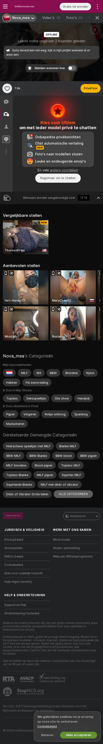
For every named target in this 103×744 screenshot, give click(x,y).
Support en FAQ (15, 605)
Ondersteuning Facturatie (21, 613)
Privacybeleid (13, 539)
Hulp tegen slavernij (18, 581)
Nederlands (78, 516)
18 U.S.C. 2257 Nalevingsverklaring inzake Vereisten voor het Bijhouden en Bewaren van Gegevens (44, 708)
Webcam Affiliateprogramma (72, 556)
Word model (61, 539)
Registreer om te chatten (58, 178)
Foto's (74, 18)
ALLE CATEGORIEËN (73, 494)
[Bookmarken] (7, 88)
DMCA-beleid (13, 556)
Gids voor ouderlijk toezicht (23, 573)
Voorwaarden (13, 548)
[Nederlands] (9, 373)
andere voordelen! (64, 170)
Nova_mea (13, 355)
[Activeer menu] (5, 6)
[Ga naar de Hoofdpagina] (31, 6)
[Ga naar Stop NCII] (31, 692)
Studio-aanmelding (66, 548)
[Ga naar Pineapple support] (8, 691)
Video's (51, 18)
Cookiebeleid (13, 565)
